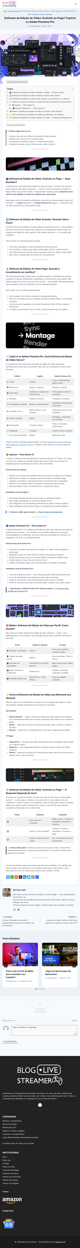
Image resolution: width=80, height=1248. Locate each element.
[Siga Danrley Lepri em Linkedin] (18, 909)
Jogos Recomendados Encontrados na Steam (20, 1137)
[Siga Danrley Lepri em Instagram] (14, 909)
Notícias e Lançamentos (11, 1121)
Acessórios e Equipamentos (13, 1134)
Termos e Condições (10, 1183)
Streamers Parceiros (10, 1173)
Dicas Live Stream (9, 1124)
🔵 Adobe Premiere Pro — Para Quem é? (29, 108)
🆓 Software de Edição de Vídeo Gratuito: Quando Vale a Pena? (35, 95)
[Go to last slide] (6, 965)
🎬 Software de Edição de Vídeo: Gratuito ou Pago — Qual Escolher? (36, 92)
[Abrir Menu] (76, 4)
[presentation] (20, 954)
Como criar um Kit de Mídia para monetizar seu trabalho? (19, 974)
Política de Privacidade (11, 1177)
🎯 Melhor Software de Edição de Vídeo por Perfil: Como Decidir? (36, 111)
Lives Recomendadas (10, 1170)
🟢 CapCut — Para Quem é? (23, 105)
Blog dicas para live (14, 11)
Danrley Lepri (35, 26)
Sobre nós (6, 1160)
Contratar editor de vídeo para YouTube (18, 1143)
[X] (40, 1105)
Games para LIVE (9, 1127)
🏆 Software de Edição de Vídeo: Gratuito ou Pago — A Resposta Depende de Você (41, 118)
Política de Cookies (10, 1180)
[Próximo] (74, 965)
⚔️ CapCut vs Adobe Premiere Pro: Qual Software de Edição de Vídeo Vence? (40, 102)
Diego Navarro (13, 981)
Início (5, 11)
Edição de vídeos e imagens (42, 14)
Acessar (74, 1020)
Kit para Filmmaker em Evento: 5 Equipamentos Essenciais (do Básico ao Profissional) (18, 921)
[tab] (35, 989)
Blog (29, 14)
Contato (5, 1163)
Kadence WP (60, 1242)
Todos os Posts (8, 1167)
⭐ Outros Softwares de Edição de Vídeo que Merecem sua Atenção (37, 115)
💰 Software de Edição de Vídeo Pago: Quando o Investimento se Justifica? (40, 99)
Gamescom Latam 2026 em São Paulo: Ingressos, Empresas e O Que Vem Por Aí (61, 920)
